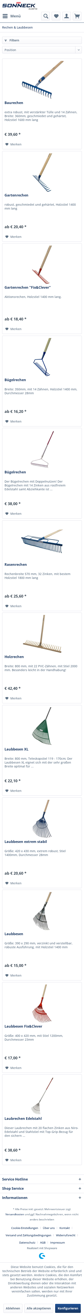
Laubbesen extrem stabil (26, 841)
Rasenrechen (16, 564)
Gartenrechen (16, 195)
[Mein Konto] (66, 16)
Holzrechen (14, 657)
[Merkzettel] (56, 16)
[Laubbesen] (42, 911)
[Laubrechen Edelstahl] (42, 1096)
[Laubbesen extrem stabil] (42, 819)
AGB (42, 1242)
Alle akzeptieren (39, 1308)
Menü (15, 16)
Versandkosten (14, 1214)
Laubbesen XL (16, 749)
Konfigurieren (68, 1308)
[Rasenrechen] (42, 542)
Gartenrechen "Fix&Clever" (28, 287)
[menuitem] (11, 16)
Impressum (57, 1242)
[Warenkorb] (77, 16)
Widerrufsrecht (65, 1235)
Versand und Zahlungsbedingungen (28, 1235)
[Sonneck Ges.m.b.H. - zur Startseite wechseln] (19, 6)
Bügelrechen (15, 380)
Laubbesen (14, 934)
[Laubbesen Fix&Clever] (42, 1003)
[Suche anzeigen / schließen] (45, 16)
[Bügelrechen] (42, 357)
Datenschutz (27, 1242)
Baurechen (14, 103)
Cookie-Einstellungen (24, 1228)
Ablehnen (13, 1308)
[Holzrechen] (42, 634)
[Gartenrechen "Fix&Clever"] (42, 265)
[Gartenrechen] (42, 172)
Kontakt (64, 1228)
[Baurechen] (42, 80)
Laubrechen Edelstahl (23, 1118)
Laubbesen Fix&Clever (23, 1026)
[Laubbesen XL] (42, 726)
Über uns (49, 1228)
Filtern (14, 40)
